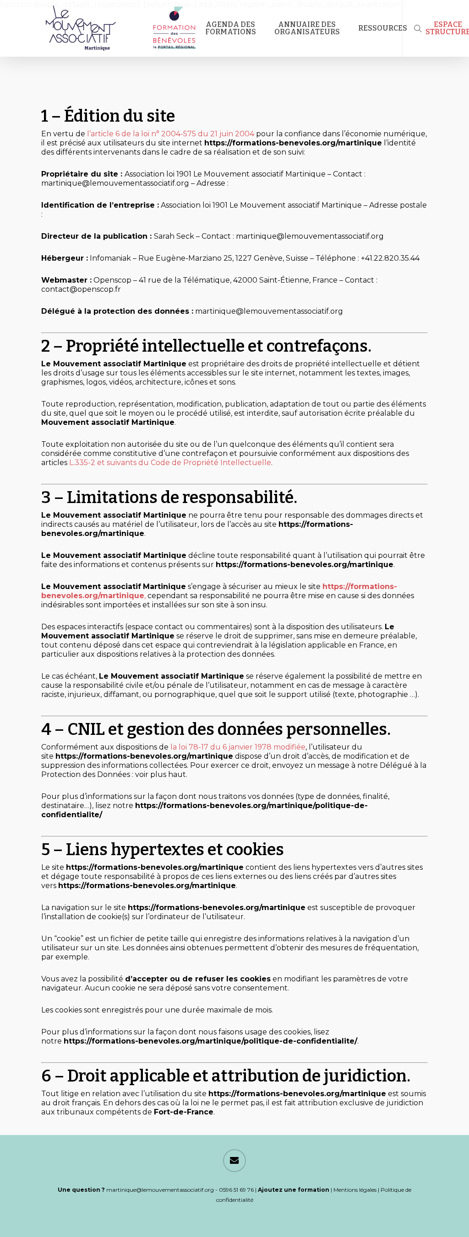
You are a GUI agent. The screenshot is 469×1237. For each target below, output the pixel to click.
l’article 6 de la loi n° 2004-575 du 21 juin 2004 (170, 133)
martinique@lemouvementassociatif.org (160, 1189)
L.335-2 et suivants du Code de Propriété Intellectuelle (170, 462)
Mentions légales (354, 1189)
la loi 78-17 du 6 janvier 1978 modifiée (237, 747)
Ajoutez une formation (293, 1189)
